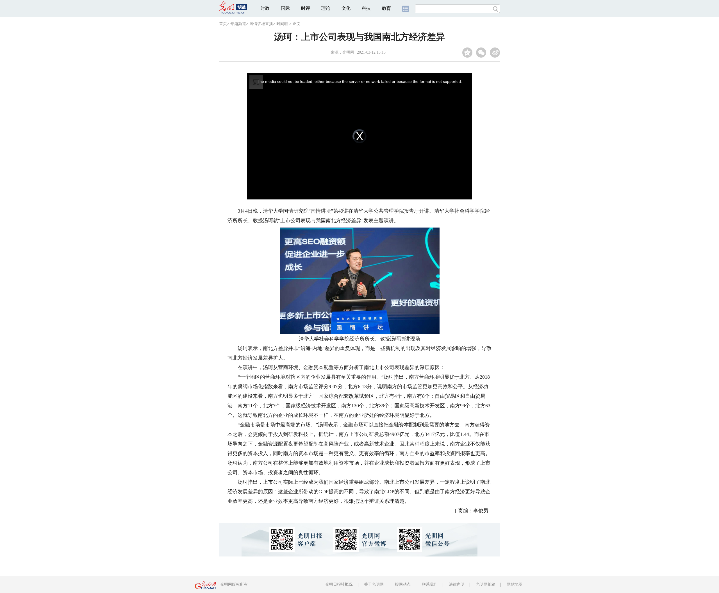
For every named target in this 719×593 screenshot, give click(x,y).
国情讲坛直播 (261, 24)
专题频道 (238, 24)
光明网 (348, 52)
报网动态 (403, 584)
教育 (386, 8)
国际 (285, 8)
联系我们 (430, 584)
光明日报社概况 (339, 584)
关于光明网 (374, 584)
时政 (265, 8)
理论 (325, 8)
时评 (305, 8)
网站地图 (514, 584)
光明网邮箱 (485, 584)
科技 (366, 8)
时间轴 (282, 24)
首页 (223, 24)
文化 (346, 8)
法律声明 (457, 584)
